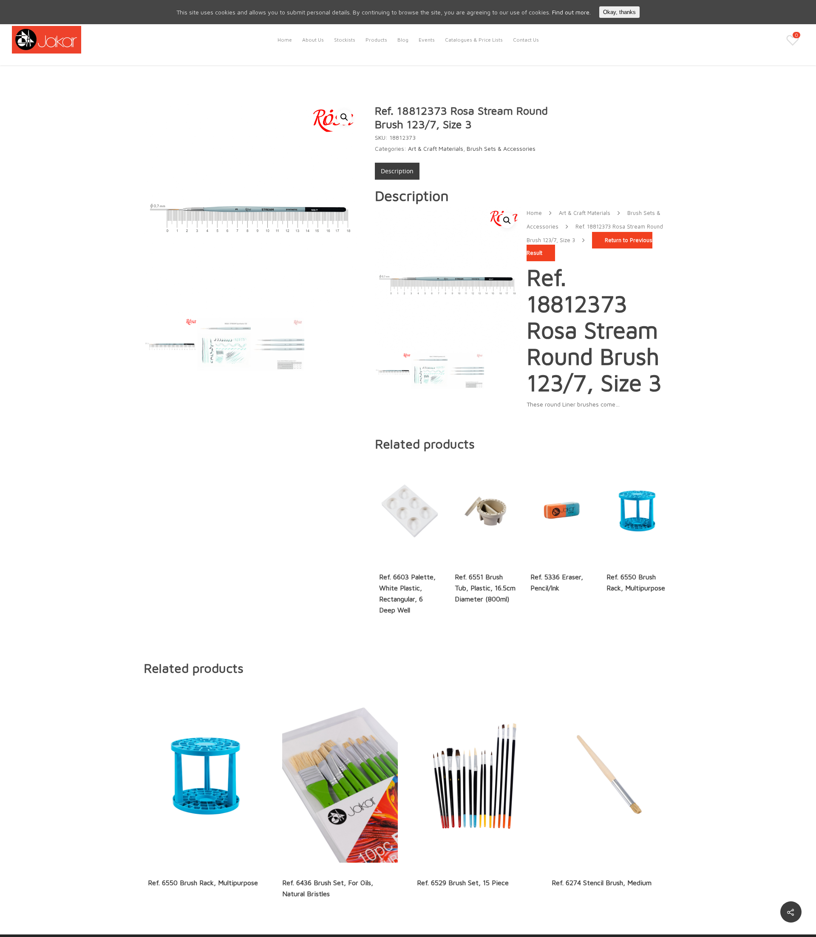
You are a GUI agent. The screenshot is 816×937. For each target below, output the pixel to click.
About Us (313, 40)
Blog (402, 40)
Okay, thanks (619, 12)
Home (285, 40)
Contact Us (526, 40)
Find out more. (571, 12)
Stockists (344, 40)
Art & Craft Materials (435, 148)
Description (397, 171)
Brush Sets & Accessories (501, 148)
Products (376, 40)
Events (427, 40)
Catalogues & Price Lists (474, 40)
